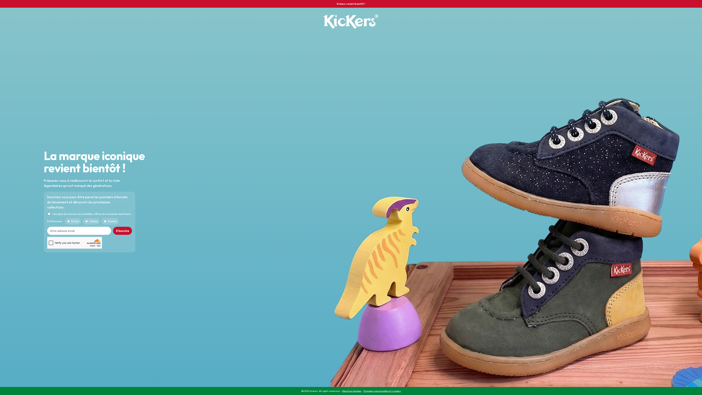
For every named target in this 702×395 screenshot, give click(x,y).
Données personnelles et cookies (382, 391)
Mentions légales (351, 391)
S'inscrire (122, 230)
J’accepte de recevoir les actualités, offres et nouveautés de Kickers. (91, 213)
